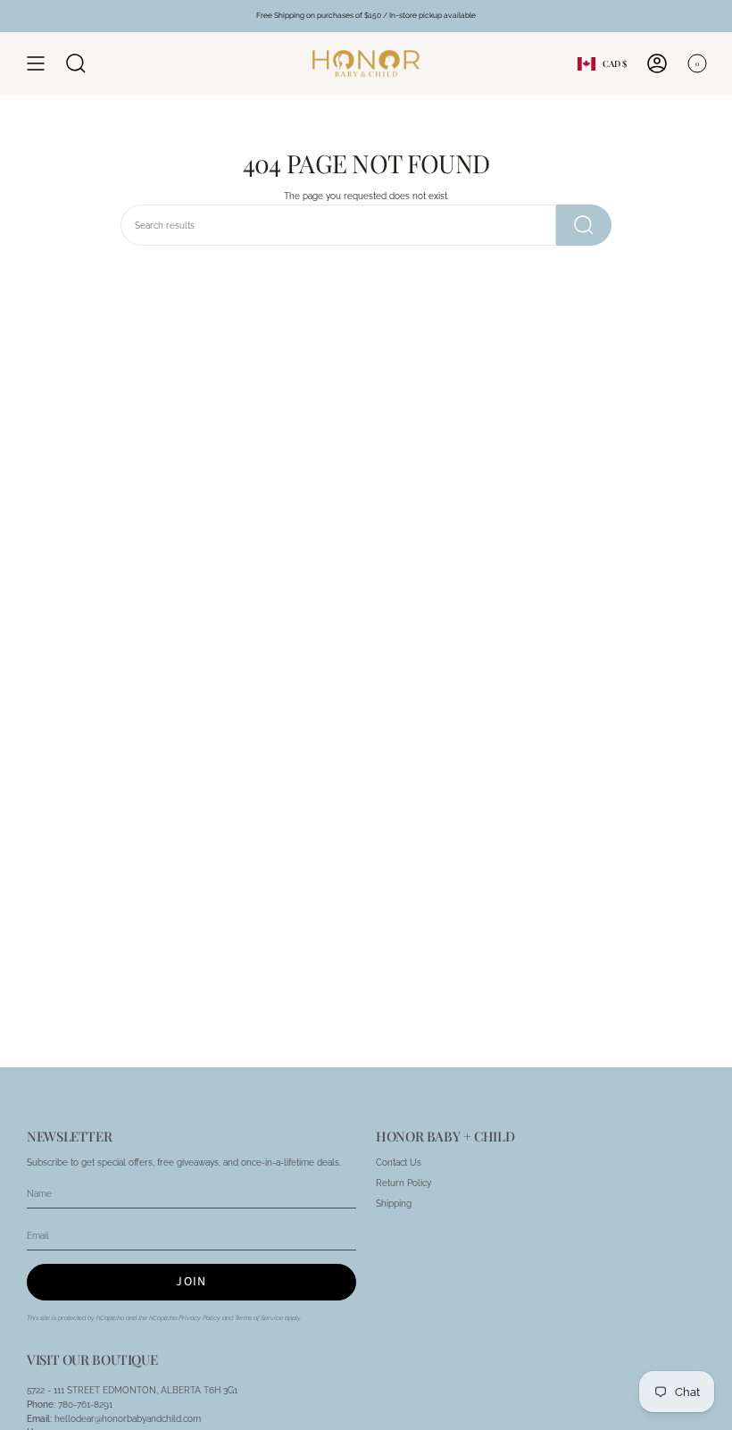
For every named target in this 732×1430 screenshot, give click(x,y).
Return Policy (403, 1183)
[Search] (583, 225)
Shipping (394, 1203)
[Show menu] (36, 63)
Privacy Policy (199, 1318)
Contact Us (398, 1162)
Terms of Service (259, 1318)
